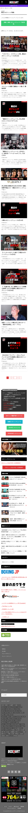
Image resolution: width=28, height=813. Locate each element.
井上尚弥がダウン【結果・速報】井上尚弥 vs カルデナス (16, 505)
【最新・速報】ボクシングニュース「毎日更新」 (14, 23)
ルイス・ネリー (5, 728)
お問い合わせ (16, 806)
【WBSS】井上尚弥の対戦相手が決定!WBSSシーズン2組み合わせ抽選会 (14, 682)
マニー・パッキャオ (12, 726)
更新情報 (22, 806)
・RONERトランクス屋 (7, 609)
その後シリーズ (17, 705)
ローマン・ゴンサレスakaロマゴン (15, 728)
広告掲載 (19, 808)
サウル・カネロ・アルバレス (7, 714)
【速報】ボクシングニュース (14, 421)
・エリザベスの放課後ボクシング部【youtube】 (13, 603)
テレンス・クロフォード (6, 656)
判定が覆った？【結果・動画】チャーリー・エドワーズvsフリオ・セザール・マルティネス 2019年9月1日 (13, 672)
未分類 (12, 733)
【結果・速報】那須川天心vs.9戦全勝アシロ (12, 546)
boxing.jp (6, 409)
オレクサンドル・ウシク (16, 710)
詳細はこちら (10, 764)
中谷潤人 (13, 729)
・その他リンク (5, 616)
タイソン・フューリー (16, 718)
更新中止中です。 (14, 5)
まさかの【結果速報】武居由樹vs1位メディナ (17, 478)
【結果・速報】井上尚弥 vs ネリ (9, 534)
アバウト (10, 806)
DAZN (5, 403)
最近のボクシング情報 (6, 733)
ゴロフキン (22, 712)
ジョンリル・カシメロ (21, 716)
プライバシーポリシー (11, 808)
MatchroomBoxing (8, 405)
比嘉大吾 (21, 733)
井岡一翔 (3, 731)
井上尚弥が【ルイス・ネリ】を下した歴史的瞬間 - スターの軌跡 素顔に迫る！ (13, 536)
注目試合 (3, 735)
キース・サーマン (5, 712)
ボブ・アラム (4, 726)
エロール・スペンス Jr (6, 710)
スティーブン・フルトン (6, 718)
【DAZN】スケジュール (14, 427)
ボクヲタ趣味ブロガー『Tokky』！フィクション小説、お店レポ (13, 590)
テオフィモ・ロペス (5, 720)
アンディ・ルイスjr (5, 708)
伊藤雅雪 (12, 731)
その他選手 (11, 705)
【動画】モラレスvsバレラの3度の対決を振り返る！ (11, 679)
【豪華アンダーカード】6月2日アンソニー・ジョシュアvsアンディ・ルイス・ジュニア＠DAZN (13, 669)
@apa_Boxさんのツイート (8, 626)
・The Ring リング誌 (6, 606)
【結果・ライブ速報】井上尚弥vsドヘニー (9, 677)
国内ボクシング (19, 731)
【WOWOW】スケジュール (14, 433)
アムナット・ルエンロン (6, 707)
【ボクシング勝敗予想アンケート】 (14, 415)
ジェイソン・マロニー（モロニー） (8, 716)
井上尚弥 (3, 651)
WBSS (6, 705)
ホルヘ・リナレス (20, 724)
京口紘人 (8, 731)
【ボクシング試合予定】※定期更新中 (11, 463)
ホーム (5, 806)
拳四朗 (24, 731)
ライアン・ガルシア (21, 726)
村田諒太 (3, 648)
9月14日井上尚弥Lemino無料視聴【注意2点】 (17, 484)
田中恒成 (15, 735)
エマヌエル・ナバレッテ (15, 708)
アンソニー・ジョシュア (17, 707)
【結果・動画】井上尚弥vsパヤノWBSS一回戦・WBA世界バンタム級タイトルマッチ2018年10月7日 (13, 666)
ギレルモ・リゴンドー (14, 712)
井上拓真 (22, 729)
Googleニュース (8, 407)
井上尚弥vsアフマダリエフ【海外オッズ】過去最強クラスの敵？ (17, 497)
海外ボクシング (9, 735)
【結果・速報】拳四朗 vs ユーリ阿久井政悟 (17, 519)
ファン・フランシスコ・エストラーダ (9, 724)
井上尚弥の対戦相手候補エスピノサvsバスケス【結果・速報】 (17, 512)
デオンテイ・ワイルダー (6, 722)
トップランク (7, 401)
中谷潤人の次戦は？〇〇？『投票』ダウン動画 (13, 541)
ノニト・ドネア (15, 722)
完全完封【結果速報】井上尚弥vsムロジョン (17, 490)
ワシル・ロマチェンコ (6, 653)
